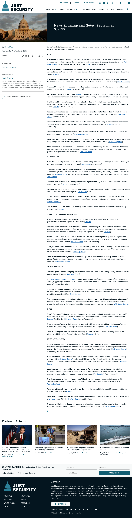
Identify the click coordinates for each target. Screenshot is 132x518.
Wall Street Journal (81, 134)
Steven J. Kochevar (51, 453)
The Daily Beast (61, 174)
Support (76, 3)
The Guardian (85, 164)
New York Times (123, 82)
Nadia (7, 78)
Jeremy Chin (114, 453)
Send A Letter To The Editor (19, 97)
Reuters (88, 64)
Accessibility (76, 513)
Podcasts (110, 9)
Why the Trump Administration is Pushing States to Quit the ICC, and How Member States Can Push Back (16, 450)
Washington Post (53, 384)
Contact (8, 507)
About (119, 9)
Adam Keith (16, 455)
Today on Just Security (26, 473)
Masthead (64, 3)
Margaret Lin (123, 453)
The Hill (56, 74)
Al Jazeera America (113, 406)
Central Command (53, 202)
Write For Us (9, 503)
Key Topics (50, 9)
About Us (8, 496)
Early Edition (9, 473)
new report (52, 399)
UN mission (82, 192)
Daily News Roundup (9, 67)
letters (78, 94)
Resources (71, 9)
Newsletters (89, 3)
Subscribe (113, 473)
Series (61, 9)
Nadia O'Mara (9, 47)
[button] (128, 9)
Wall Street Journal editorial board (63, 279)
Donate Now (60, 504)
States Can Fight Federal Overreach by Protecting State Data (49, 449)
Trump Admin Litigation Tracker (92, 9)
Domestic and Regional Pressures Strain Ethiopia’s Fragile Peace (80, 449)
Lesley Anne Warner (84, 453)
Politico (70, 89)
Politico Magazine (115, 142)
